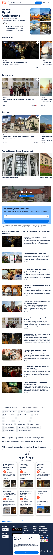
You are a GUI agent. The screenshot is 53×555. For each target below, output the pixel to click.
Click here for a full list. (36, 441)
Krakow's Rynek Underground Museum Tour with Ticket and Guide (9, 493)
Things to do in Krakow (25, 520)
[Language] (44, 3)
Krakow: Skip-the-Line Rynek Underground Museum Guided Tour (8, 466)
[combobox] (21, 2)
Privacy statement (41, 226)
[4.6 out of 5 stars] (10, 26)
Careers (35, 530)
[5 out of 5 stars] (9, 469)
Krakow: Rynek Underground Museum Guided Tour (25, 466)
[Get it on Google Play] (17, 529)
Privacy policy (26, 532)
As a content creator (43, 530)
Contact (25, 528)
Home (3, 520)
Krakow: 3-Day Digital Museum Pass (42, 492)
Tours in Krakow (37, 520)
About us (35, 528)
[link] (20, 55)
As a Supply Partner (43, 528)
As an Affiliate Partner (44, 532)
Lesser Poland (15, 520)
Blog (34, 532)
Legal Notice (26, 530)
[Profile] (48, 3)
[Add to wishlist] (37, 42)
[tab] (10, 407)
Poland (8, 520)
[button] (20, 55)
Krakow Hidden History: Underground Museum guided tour (26, 493)
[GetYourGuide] (4, 3)
